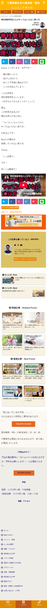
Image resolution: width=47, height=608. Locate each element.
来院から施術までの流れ (12, 563)
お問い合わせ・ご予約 (12, 590)
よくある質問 (8, 544)
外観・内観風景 (9, 572)
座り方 (5, 212)
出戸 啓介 (35, 25)
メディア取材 (8, 558)
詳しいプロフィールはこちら (26, 259)
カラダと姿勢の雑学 (10, 207)
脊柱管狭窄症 (16, 212)
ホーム (6, 11)
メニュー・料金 (29, 11)
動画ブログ (8, 581)
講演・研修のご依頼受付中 (13, 586)
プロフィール (17, 11)
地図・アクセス (41, 11)
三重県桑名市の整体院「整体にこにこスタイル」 (23, 5)
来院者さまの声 (9, 553)
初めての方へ (8, 535)
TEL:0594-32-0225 (23, 424)
